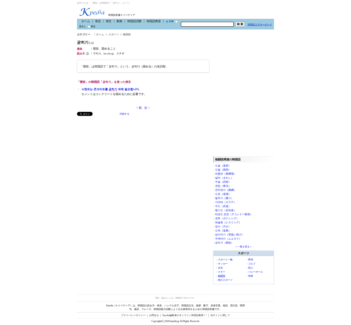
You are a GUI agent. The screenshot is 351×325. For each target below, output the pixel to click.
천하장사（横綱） (225, 189)
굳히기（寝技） (224, 242)
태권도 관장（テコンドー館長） (234, 214)
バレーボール (255, 271)
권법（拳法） (223, 185)
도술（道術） (223, 165)
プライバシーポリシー (133, 315)
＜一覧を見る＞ (243, 246)
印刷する (124, 113)
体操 (250, 275)
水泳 (220, 267)
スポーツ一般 (225, 259)
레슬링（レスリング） (228, 222)
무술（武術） (223, 181)
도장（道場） (223, 193)
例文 (109, 21)
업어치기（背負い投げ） (229, 234)
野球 (250, 259)
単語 (98, 21)
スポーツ (113, 34)
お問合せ (154, 315)
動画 (119, 21)
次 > (147, 107)
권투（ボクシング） (227, 218)
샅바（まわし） (224, 177)
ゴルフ (252, 263)
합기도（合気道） (225, 210)
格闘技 (127, 34)
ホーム (85, 21)
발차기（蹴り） (224, 198)
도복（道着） (223, 230)
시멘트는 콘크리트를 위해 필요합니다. (110, 89)
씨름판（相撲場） (225, 173)
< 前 (139, 107)
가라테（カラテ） (225, 202)
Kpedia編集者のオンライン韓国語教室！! (184, 315)
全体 (171, 21)
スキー (221, 271)
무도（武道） (223, 206)
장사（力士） (223, 226)
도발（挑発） (223, 169)
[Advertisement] (107, 144)
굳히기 (85, 42)
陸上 (250, 267)
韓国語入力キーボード (260, 24)
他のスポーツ (225, 280)
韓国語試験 (134, 21)
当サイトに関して (220, 315)
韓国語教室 (154, 21)
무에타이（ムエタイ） (228, 238)
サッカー (223, 263)
